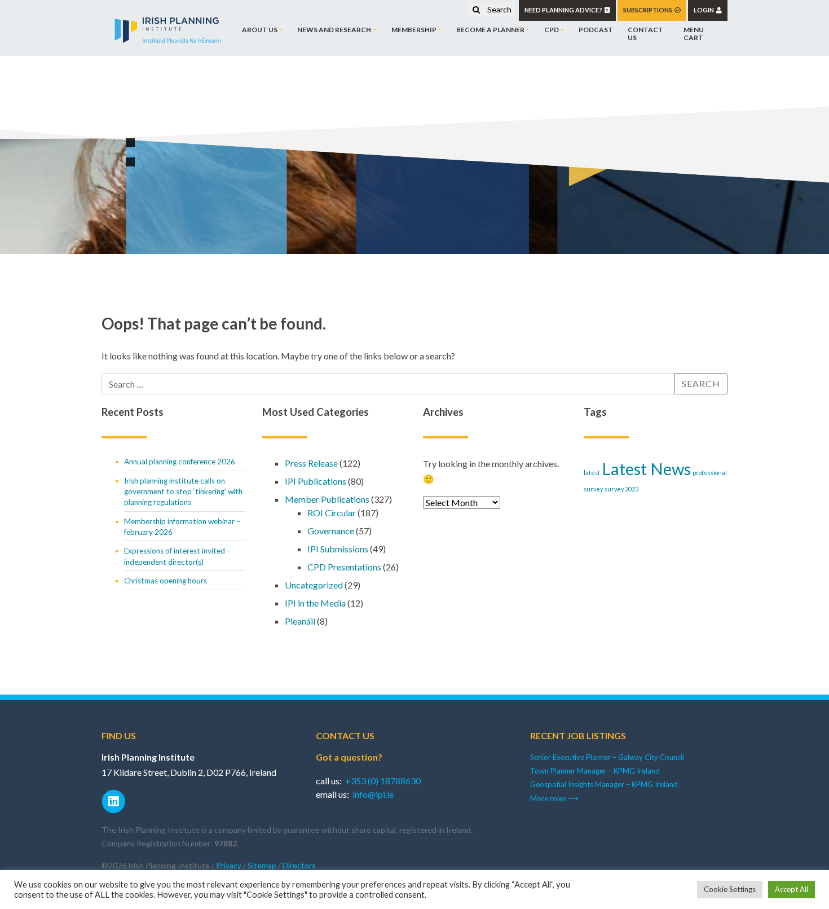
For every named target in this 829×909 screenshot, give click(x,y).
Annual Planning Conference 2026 (179, 461)
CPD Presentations (344, 566)
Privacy (228, 865)
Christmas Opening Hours (165, 580)
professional (710, 472)
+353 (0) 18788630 (383, 780)
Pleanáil (300, 621)
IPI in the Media (315, 603)
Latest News (646, 468)
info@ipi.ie (373, 794)
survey (593, 489)
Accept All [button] (791, 889)
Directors (299, 865)
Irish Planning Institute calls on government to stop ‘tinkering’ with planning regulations (183, 491)
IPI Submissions (337, 548)
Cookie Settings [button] (730, 889)
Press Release (311, 463)
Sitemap (262, 865)
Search (498, 9)
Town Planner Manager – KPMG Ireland (595, 770)
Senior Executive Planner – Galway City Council (607, 757)
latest (592, 472)
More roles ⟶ (554, 798)
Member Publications (327, 499)
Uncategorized (314, 584)
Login (705, 10)
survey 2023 (621, 489)
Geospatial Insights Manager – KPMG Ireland (604, 784)
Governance (330, 530)
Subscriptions (648, 10)
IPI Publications (315, 481)
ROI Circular (331, 512)
